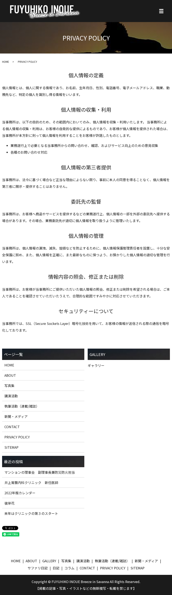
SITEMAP (11, 447)
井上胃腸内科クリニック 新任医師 (31, 482)
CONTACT (12, 426)
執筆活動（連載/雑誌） (21, 406)
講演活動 (11, 395)
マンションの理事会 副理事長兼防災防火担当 (39, 472)
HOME (5, 61)
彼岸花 (9, 503)
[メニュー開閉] (161, 11)
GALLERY (49, 560)
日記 (56, 567)
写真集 (9, 385)
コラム (69, 567)
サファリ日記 (37, 567)
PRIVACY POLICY (17, 436)
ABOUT (10, 375)
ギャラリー (96, 365)
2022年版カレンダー (19, 492)
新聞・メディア (16, 416)
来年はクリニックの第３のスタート (31, 513)
